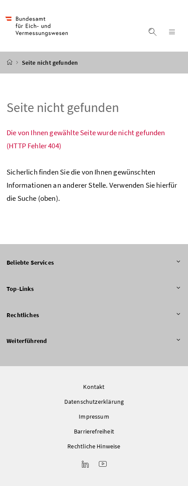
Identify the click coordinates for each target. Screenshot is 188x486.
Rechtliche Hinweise (93, 446)
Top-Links (20, 289)
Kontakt (93, 387)
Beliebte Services (30, 262)
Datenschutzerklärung (94, 402)
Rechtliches (23, 315)
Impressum (94, 416)
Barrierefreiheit (94, 431)
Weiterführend (27, 341)
